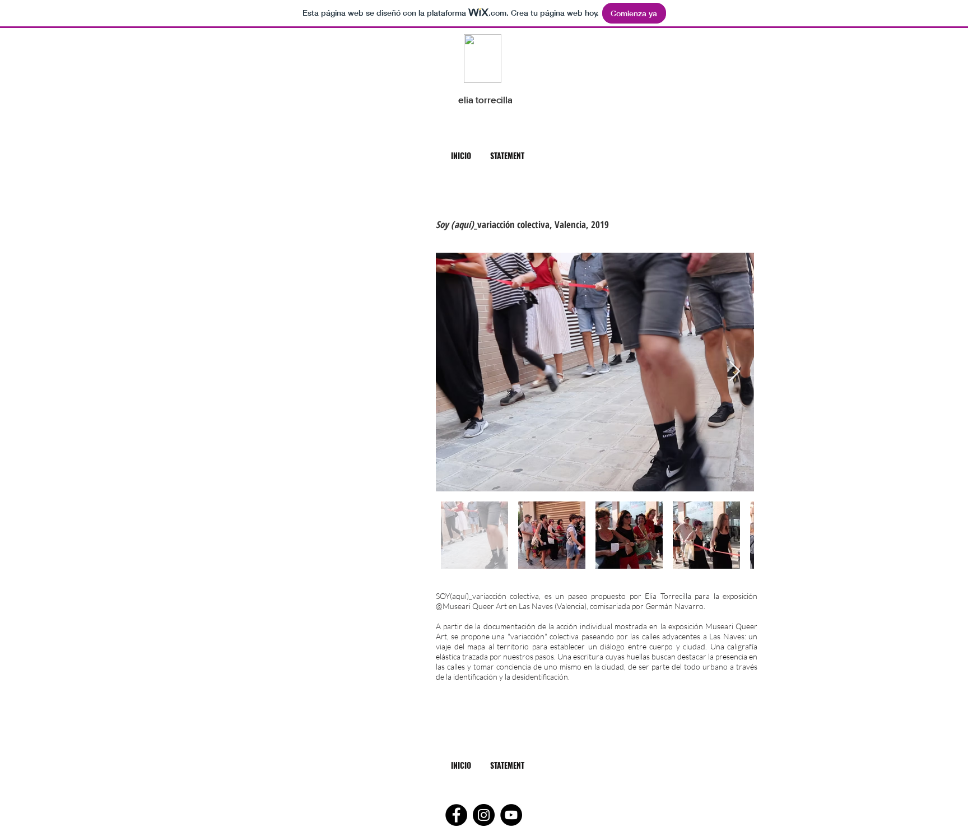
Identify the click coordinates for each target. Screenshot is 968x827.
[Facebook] (456, 815)
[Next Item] (734, 372)
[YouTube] (511, 815)
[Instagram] (484, 815)
